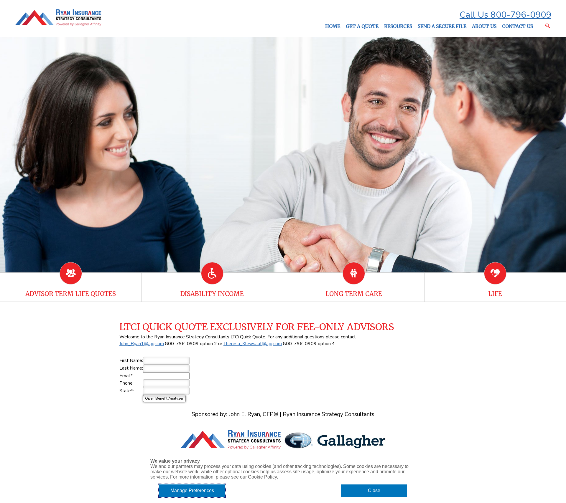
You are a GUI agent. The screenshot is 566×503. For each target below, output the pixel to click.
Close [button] (374, 490)
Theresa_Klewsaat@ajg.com (252, 343)
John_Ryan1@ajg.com (141, 343)
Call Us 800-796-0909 (505, 15)
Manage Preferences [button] (192, 490)
